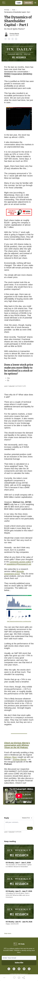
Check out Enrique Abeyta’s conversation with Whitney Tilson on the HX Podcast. (17, 745)
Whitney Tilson (10, 757)
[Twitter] (9, 969)
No (8, 380)
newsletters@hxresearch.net (18, 564)
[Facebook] (24, 969)
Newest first (26, 818)
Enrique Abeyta (14, 33)
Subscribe (28, 2)
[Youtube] (19, 969)
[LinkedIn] (14, 969)
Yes (8, 378)
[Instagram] (29, 969)
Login (19, 2)
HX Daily (6, 10)
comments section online (20, 562)
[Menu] (35, 2)
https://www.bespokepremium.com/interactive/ (19, 621)
